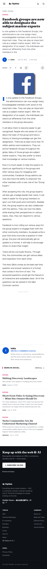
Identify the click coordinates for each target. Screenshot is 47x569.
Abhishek (5, 435)
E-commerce (6, 521)
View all (39, 368)
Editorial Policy (39, 521)
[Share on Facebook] (16, 68)
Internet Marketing (9, 517)
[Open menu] (4, 3)
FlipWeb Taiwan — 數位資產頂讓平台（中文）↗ (16, 501)
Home (4, 11)
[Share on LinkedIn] (21, 68)
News (4, 537)
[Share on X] (10, 68)
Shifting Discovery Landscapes (19, 378)
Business (5, 527)
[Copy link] (26, 68)
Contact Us (38, 524)
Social (11, 11)
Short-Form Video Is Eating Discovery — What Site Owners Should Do (23, 397)
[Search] (43, 4)
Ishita (12, 60)
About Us (37, 514)
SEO (3, 514)
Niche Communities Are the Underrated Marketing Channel (19, 422)
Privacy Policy (7, 552)
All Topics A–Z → (8, 541)
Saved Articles (39, 527)
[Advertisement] (23, 317)
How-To (5, 534)
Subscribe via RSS (15, 465)
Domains (5, 524)
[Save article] (42, 68)
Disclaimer (6, 555)
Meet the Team (39, 517)
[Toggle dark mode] (38, 3)
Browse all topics (8, 471)
